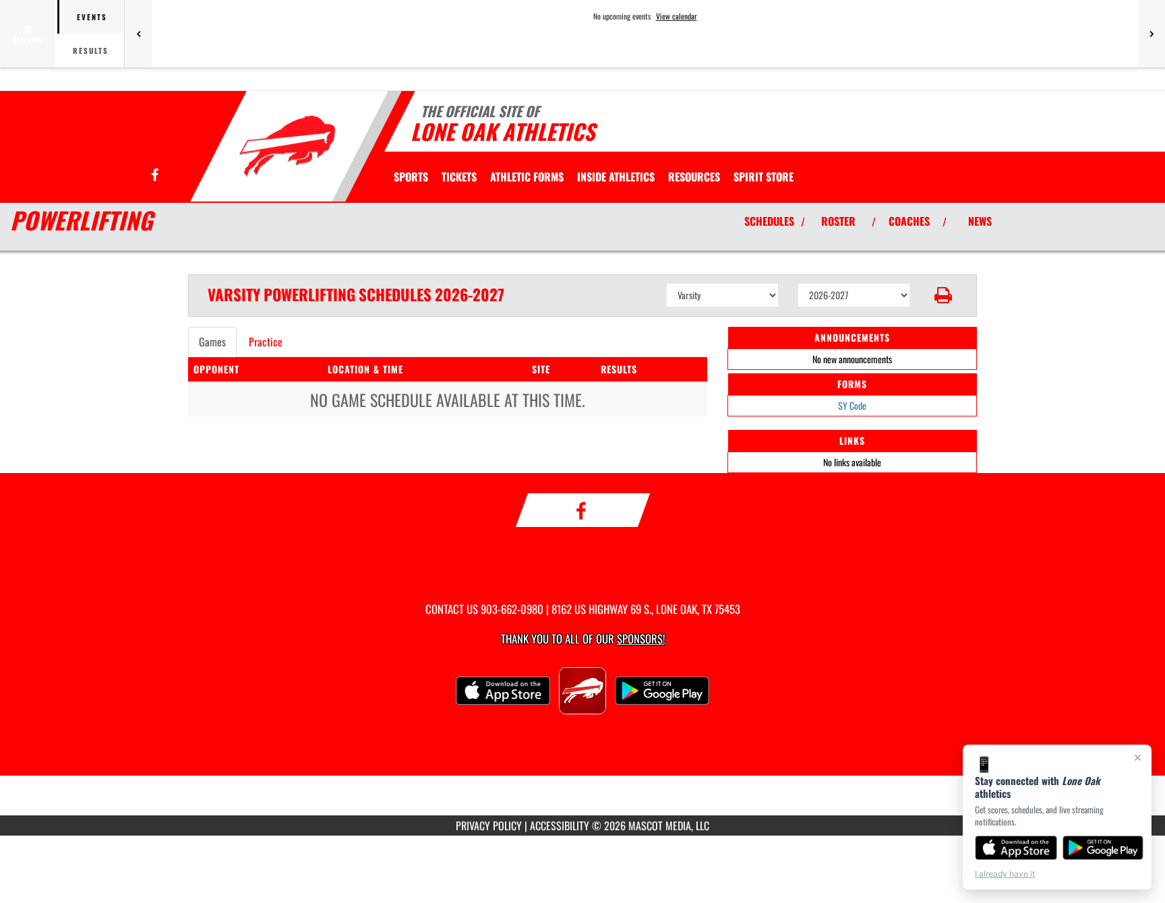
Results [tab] (91, 50)
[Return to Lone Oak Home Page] (288, 148)
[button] (943, 295)
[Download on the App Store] (1016, 848)
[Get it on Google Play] (1103, 848)
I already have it (1005, 874)
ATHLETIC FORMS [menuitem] (527, 176)
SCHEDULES (769, 221)
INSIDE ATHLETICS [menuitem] (616, 176)
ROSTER (838, 221)
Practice (265, 342)
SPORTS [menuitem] (411, 176)
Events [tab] (92, 16)
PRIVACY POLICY (489, 825)
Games (212, 342)
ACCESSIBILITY (559, 825)
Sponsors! (641, 638)
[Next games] (1151, 33)
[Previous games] (138, 33)
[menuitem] (459, 176)
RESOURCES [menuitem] (694, 176)
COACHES (909, 221)
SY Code (852, 405)
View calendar (676, 16)
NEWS (980, 221)
